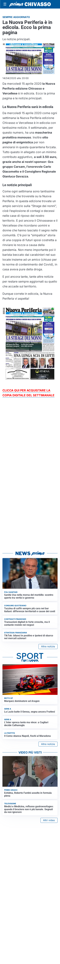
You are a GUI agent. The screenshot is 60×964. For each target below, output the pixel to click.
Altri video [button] (49, 820)
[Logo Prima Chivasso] (30, 4)
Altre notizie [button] (48, 646)
